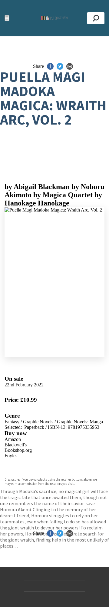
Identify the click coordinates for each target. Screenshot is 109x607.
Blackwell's (16, 444)
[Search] (95, 18)
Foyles (11, 455)
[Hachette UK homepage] (54, 18)
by (37, 187)
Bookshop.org (18, 450)
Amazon (13, 439)
